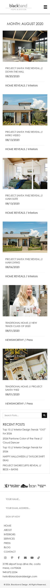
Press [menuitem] (7, 543)
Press (30, 339)
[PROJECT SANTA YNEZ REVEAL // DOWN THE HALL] (25, 60)
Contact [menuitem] (10, 551)
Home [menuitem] (7, 525)
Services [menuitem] (9, 538)
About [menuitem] (8, 529)
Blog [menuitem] (7, 547)
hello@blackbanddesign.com (20, 576)
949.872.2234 (10, 572)
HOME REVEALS (15, 85)
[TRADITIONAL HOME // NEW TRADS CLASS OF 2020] (25, 315)
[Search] (44, 415)
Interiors (33, 85)
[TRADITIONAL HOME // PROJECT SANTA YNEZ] (25, 378)
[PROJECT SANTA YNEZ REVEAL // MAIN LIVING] (25, 251)
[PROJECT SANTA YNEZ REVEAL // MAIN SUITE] (25, 188)
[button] (25, 516)
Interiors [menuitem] (9, 534)
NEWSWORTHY (14, 339)
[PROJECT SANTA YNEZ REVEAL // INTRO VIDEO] (25, 124)
